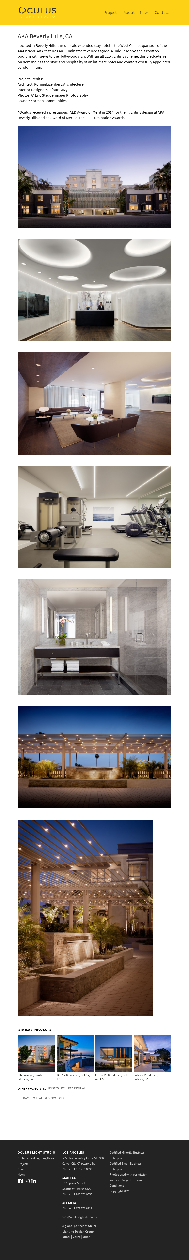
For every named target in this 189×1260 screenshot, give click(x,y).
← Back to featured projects (41, 1098)
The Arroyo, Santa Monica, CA (30, 1077)
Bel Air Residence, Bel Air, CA (73, 1077)
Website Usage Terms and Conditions (126, 1182)
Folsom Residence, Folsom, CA (146, 1077)
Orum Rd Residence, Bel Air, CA (111, 1077)
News (144, 12)
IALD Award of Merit (85, 112)
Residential (76, 1088)
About (129, 12)
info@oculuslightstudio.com (80, 1217)
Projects (111, 12)
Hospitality (56, 1088)
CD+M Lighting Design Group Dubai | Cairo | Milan (79, 1231)
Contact (162, 12)
